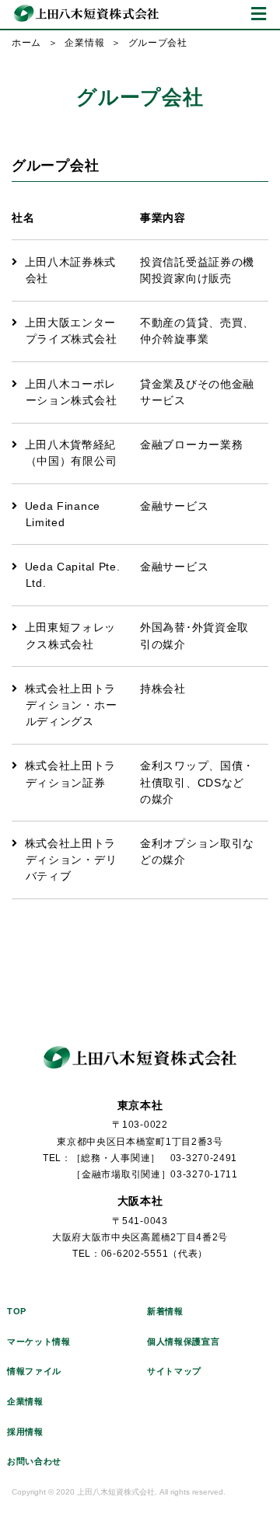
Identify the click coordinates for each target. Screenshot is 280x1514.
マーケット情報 (39, 1341)
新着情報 (165, 1311)
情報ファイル (34, 1371)
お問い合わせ (34, 1461)
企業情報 (84, 42)
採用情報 (25, 1431)
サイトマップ (174, 1371)
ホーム (26, 42)
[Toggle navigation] (258, 14)
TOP (16, 1311)
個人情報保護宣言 (183, 1341)
